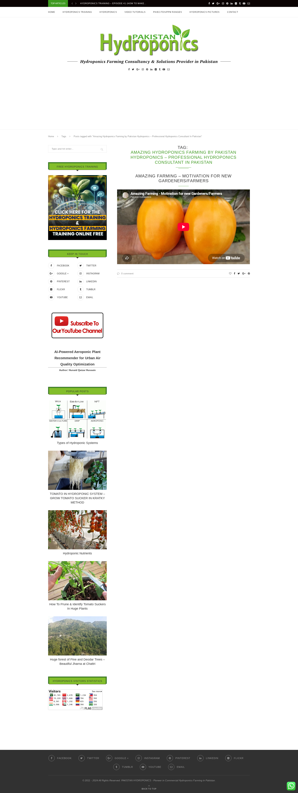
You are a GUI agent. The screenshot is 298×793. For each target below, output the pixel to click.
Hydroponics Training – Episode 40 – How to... (110, 4)
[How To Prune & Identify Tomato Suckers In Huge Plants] (77, 562)
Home (51, 12)
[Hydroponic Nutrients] (77, 511)
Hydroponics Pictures (205, 12)
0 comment (127, 273)
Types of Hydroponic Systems (77, 443)
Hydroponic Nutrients (77, 553)
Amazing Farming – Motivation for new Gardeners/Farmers (183, 178)
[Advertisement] (149, 103)
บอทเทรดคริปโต (56, 712)
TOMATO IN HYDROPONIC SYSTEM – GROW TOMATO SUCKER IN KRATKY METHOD (77, 498)
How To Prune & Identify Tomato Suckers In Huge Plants (77, 606)
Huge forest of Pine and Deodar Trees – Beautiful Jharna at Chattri (77, 661)
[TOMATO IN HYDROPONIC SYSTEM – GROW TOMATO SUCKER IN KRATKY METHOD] (77, 452)
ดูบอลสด (52, 722)
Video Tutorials (135, 12)
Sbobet (52, 731)
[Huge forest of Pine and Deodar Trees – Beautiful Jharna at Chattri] (77, 617)
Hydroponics (108, 12)
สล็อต (51, 717)
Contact (232, 12)
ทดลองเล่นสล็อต (57, 727)
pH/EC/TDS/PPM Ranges (167, 12)
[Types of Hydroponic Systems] (77, 401)
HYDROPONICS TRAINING (77, 12)
